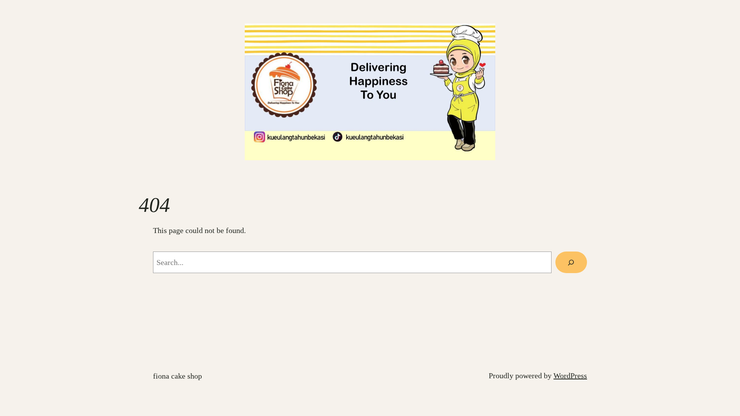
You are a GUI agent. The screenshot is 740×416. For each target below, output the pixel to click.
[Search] (571, 262)
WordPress (570, 375)
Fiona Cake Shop (177, 376)
